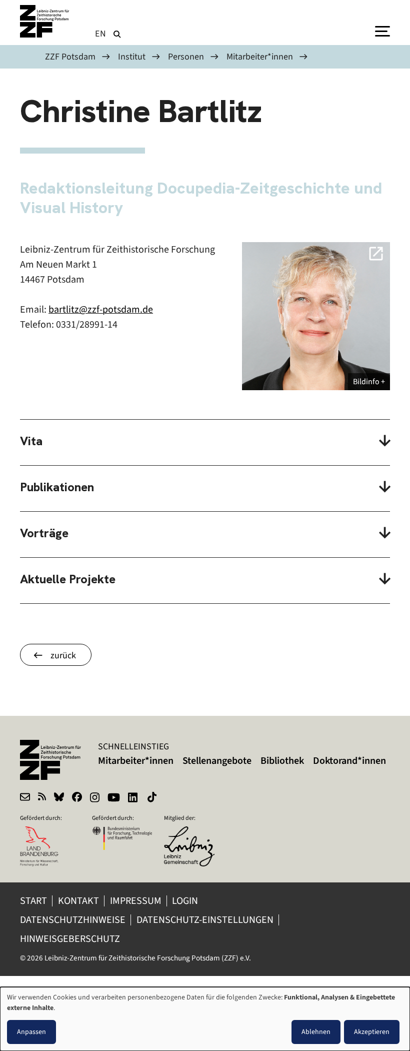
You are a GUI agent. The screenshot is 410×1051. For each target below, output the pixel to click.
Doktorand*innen (349, 760)
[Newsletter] (25, 798)
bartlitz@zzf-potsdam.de (100, 309)
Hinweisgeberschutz (71, 938)
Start (33, 900)
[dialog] (205, 1019)
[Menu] (382, 30)
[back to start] (45, 21)
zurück (63, 655)
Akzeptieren (372, 1031)
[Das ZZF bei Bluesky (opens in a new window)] (59, 798)
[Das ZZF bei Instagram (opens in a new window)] (95, 798)
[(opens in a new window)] (194, 833)
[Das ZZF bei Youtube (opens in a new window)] (114, 798)
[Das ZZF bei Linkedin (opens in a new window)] (134, 798)
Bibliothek (282, 760)
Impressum (136, 900)
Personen (186, 57)
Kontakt (78, 900)
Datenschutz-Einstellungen (205, 919)
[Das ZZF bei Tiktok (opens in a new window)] (153, 798)
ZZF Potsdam (70, 57)
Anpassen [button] (31, 1031)
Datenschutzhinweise (73, 919)
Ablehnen (316, 1031)
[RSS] (42, 798)
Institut (132, 57)
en (100, 34)
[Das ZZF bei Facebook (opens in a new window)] (77, 798)
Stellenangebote (217, 760)
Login (186, 900)
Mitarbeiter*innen (259, 57)
